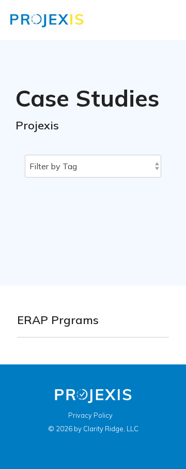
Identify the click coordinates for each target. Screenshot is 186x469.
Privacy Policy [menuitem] (90, 415)
